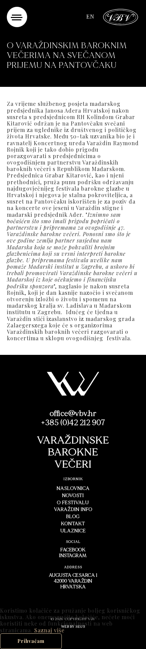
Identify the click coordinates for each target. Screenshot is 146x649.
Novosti (73, 495)
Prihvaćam (30, 641)
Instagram (73, 555)
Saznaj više (49, 630)
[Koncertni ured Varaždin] (120, 16)
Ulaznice (73, 531)
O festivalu (73, 502)
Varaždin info (73, 509)
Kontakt (73, 524)
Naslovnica (73, 488)
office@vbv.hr (73, 413)
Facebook (73, 550)
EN (90, 16)
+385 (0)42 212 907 (73, 422)
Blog (73, 516)
